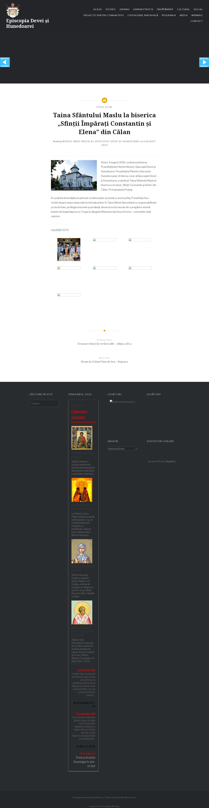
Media (184, 15)
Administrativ (143, 9)
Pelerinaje (169, 15)
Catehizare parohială (143, 15)
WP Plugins (115, 806)
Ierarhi (124, 9)
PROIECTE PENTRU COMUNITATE (104, 15)
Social (198, 9)
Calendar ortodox (79, 414)
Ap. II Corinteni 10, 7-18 (84, 704)
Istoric (111, 9)
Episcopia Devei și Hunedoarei (27, 23)
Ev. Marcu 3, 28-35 (86, 746)
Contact (196, 21)
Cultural (183, 9)
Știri (108, 107)
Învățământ (165, 9)
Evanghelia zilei (85, 714)
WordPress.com (128, 797)
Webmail (197, 15)
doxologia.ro (87, 753)
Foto (100, 107)
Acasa (97, 9)
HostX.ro (170, 461)
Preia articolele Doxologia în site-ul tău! (84, 761)
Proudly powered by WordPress (88, 797)
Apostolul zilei (86, 670)
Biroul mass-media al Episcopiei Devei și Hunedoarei (101, 141)
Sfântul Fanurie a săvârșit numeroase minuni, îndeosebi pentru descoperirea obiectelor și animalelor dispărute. (83, 467)
